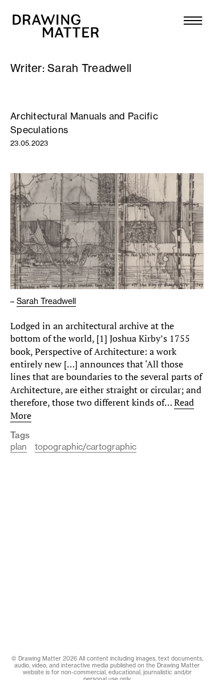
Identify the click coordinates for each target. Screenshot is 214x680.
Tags (20, 435)
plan (18, 446)
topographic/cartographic (85, 446)
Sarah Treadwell (46, 301)
